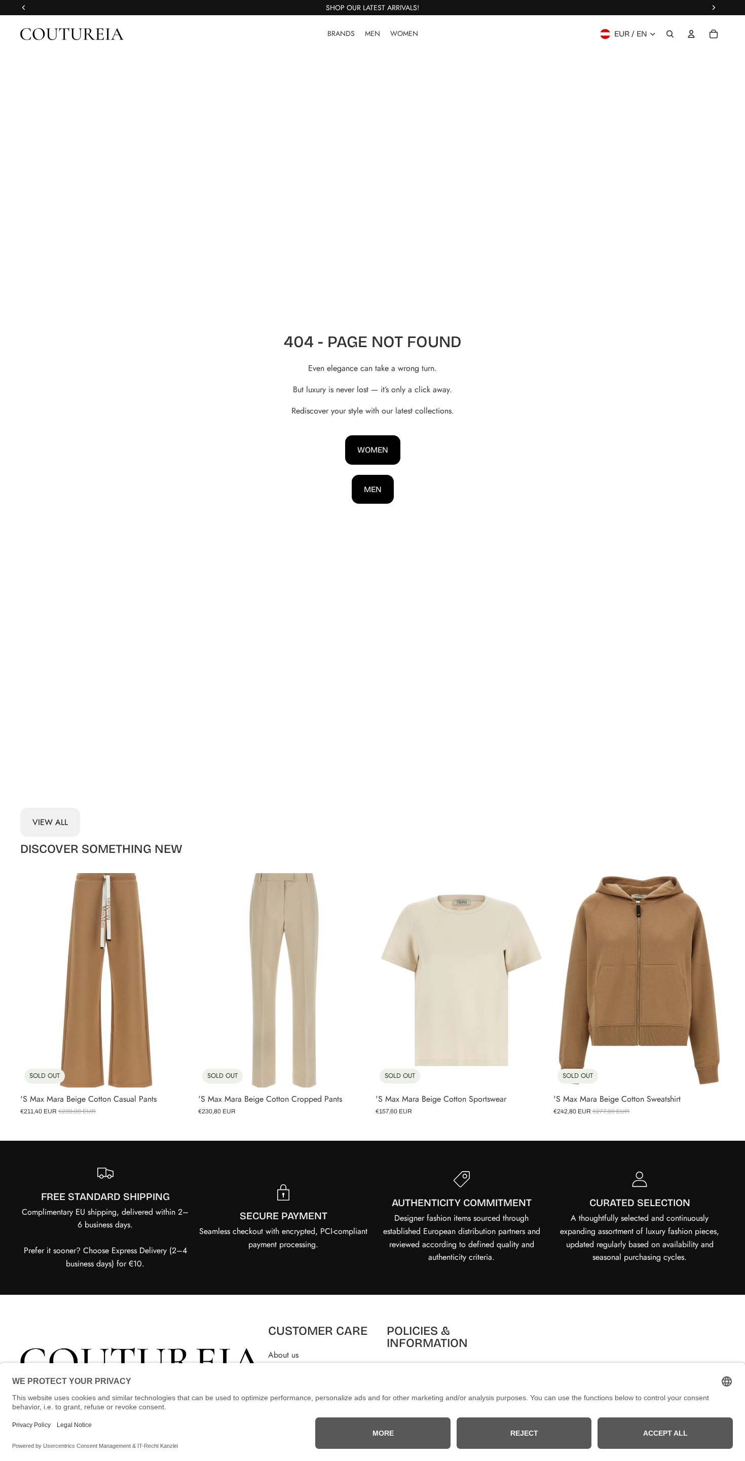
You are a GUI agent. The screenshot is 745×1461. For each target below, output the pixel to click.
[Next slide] (177, 980)
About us (283, 1355)
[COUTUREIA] (72, 34)
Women (372, 450)
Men (373, 489)
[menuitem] (341, 34)
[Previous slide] (35, 980)
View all (50, 822)
